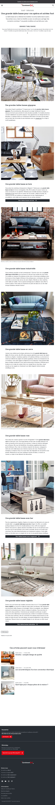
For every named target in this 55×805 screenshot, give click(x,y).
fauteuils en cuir (9, 193)
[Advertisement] (27, 40)
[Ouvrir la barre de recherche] (53, 5)
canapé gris (38, 118)
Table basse (5, 631)
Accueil (23, 10)
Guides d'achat (30, 10)
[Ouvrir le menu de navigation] (2, 5)
